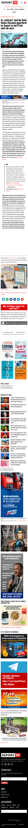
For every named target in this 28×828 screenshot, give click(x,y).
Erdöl (2, 292)
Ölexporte (17, 292)
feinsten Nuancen (13, 258)
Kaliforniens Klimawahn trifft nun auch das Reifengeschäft (18, 406)
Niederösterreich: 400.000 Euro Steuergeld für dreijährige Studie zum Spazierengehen (18, 463)
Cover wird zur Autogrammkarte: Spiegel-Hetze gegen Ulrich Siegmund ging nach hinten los (18, 456)
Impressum (21, 824)
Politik (16, 9)
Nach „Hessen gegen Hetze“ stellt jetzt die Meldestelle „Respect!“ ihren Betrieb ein (19, 434)
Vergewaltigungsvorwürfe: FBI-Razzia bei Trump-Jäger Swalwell (19, 413)
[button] (4, 9)
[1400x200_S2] (14, 98)
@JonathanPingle (14, 183)
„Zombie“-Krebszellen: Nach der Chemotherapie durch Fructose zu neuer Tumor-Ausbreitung (18, 399)
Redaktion (7, 6)
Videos (14, 12)
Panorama (21, 9)
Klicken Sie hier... (5, 742)
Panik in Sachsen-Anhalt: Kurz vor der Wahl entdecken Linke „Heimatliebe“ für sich (19, 427)
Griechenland (9, 292)
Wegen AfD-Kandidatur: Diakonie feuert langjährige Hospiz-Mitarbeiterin (18, 441)
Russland (24, 292)
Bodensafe (3, 710)
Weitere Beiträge (6, 387)
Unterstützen (14, 6)
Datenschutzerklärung (9, 824)
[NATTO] (14, 625)
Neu (8, 9)
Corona (12, 9)
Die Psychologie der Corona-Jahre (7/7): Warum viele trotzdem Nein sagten (18, 420)
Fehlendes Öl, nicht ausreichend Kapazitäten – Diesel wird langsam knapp (19, 449)
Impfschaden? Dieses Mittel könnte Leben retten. (13, 602)
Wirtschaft (10, 16)
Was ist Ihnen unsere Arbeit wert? (14, 307)
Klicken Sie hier (4, 289)
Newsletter (20, 6)
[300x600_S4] (12, 517)
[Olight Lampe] (14, 551)
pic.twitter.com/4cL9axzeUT (14, 185)
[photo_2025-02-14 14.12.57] (12, 598)
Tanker (3, 294)
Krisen (3, 16)
